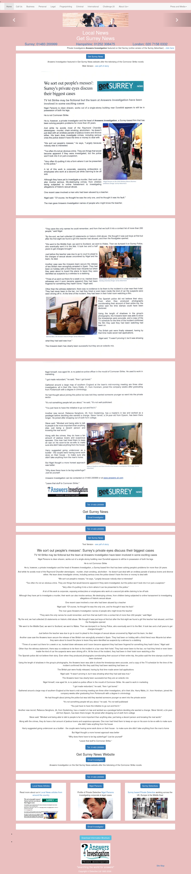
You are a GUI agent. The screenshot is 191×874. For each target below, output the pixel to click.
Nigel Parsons (95, 785)
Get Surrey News (95, 56)
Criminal (79, 6)
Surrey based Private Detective (141, 792)
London (138, 43)
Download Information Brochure (96, 837)
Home (10, 6)
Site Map (160, 865)
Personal (42, 6)
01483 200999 (46, 43)
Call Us (19, 6)
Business (30, 6)
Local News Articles (41, 785)
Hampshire (84, 43)
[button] (14, 20)
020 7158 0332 (157, 43)
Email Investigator (95, 517)
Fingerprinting (66, 6)
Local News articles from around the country (47, 793)
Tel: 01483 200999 (95, 504)
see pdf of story (102, 65)
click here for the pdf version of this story (160, 48)
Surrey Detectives (150, 785)
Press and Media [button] (177, 6)
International (93, 6)
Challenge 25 (109, 6)
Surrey (29, 43)
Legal (53, 6)
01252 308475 (104, 43)
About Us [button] (123, 6)
